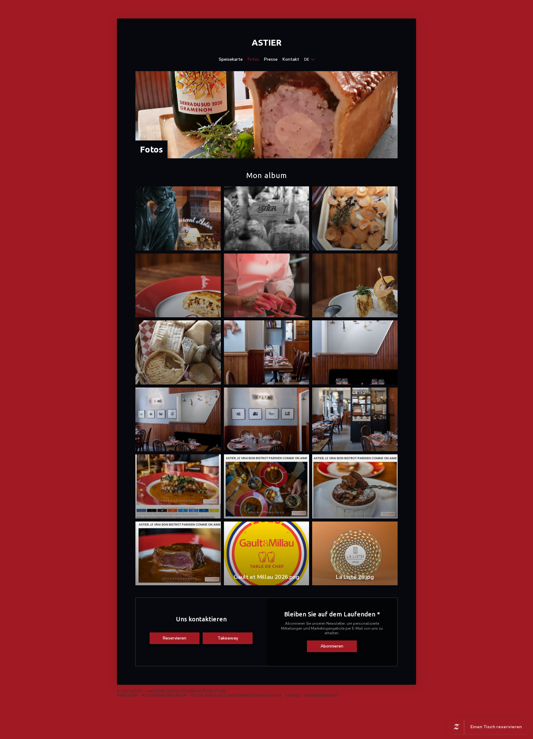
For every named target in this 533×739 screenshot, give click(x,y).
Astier (267, 42)
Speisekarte (231, 59)
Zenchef (235, 691)
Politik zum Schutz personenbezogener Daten (236, 695)
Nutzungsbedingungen (164, 695)
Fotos (253, 59)
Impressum (127, 695)
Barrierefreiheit (321, 695)
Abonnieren (331, 646)
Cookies (293, 695)
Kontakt (291, 59)
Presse (271, 59)
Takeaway (227, 638)
